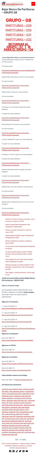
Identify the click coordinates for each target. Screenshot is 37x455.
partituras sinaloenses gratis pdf (13, 432)
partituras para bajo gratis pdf (23, 423)
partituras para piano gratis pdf (15, 419)
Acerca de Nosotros (12, 443)
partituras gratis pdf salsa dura (12, 405)
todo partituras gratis (16, 391)
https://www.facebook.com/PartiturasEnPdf (17, 322)
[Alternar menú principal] (33, 4)
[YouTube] (27, 451)
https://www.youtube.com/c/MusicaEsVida (16, 370)
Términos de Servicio (18, 446)
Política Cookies (25, 443)
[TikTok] (17, 451)
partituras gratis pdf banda (20, 407)
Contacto (29, 446)
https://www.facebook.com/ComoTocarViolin (17, 315)
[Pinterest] (23, 451)
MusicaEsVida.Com (21, 448)
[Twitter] (20, 451)
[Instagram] (13, 451)
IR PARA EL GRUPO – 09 (18, 48)
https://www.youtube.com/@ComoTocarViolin (17, 364)
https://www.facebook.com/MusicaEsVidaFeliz (17, 308)
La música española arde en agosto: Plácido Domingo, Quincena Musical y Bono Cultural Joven (18, 254)
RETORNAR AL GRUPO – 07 (17, 45)
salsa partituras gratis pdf (13, 414)
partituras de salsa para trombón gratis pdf (16, 430)
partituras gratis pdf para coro (16, 400)
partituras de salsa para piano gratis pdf (15, 425)
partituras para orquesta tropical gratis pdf (16, 428)
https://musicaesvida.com (23, 380)
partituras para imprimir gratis (12, 389)
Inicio (3, 443)
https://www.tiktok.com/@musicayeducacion (17, 352)
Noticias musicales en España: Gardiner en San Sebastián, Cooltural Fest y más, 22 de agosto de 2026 (19, 267)
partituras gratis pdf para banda (13, 410)
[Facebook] (10, 451)
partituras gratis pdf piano (22, 403)
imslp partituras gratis (13, 394)
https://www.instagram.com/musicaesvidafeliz (17, 340)
